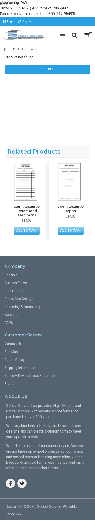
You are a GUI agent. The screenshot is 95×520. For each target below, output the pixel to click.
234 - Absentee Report (71, 209)
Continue (48, 69)
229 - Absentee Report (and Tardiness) (27, 211)
